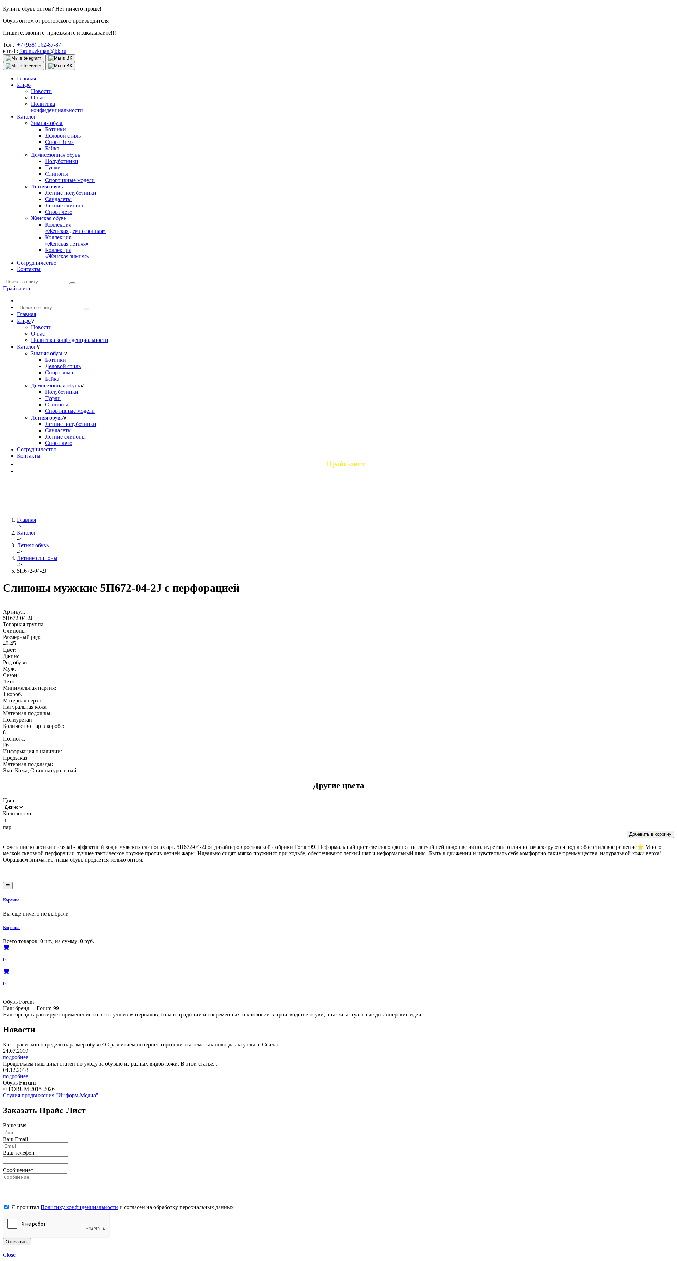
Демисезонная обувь (55, 155)
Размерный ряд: (22, 637)
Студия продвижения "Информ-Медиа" (50, 1095)
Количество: (17, 813)
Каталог (26, 117)
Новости (41, 91)
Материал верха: (23, 701)
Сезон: (11, 675)
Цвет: (9, 650)
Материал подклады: (28, 764)
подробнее (15, 1057)
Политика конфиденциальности (69, 340)
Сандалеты (58, 199)
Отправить (17, 1241)
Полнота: (14, 739)
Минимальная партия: (29, 688)
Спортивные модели (70, 180)
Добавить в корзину (650, 834)
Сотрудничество (36, 263)
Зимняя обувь (47, 123)
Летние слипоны (65, 206)
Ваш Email (15, 1139)
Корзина (11, 900)
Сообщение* (18, 1170)
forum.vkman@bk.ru (42, 51)
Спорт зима (59, 372)
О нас (38, 98)
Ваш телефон (19, 1153)
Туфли (53, 167)
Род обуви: (16, 662)
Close (9, 1255)
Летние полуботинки (70, 193)
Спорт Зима (59, 142)
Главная (26, 79)
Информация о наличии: (32, 751)
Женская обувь (48, 218)
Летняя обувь (47, 186)
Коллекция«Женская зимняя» (67, 253)
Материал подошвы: (27, 713)
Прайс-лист (17, 288)
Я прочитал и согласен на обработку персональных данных (122, 1207)
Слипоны (56, 174)
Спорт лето (58, 212)
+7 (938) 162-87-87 (39, 45)
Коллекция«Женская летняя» (67, 240)
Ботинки (55, 129)
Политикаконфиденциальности (57, 107)
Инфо (24, 85)
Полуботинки (61, 161)
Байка (52, 148)
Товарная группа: (24, 624)
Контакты (29, 269)
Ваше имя (14, 1125)
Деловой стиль (63, 136)
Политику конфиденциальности (79, 1207)
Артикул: (14, 612)
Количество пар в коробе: (33, 726)
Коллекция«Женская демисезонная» (75, 228)
